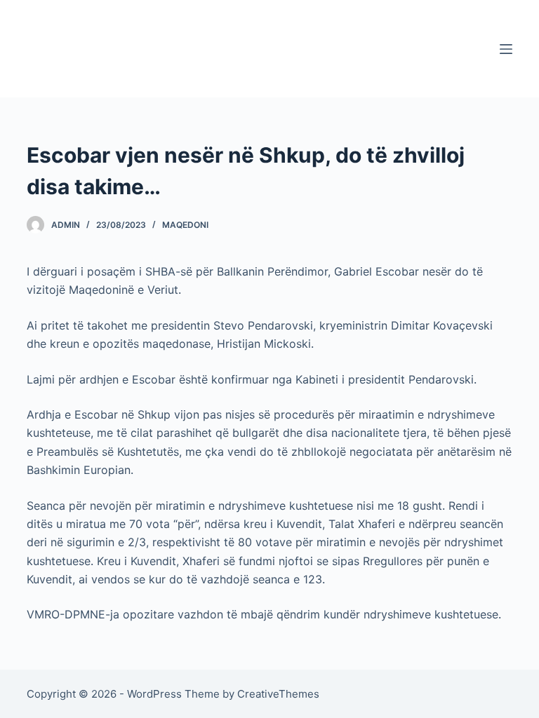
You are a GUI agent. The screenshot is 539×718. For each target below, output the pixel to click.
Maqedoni (185, 224)
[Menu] (506, 49)
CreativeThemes (278, 693)
